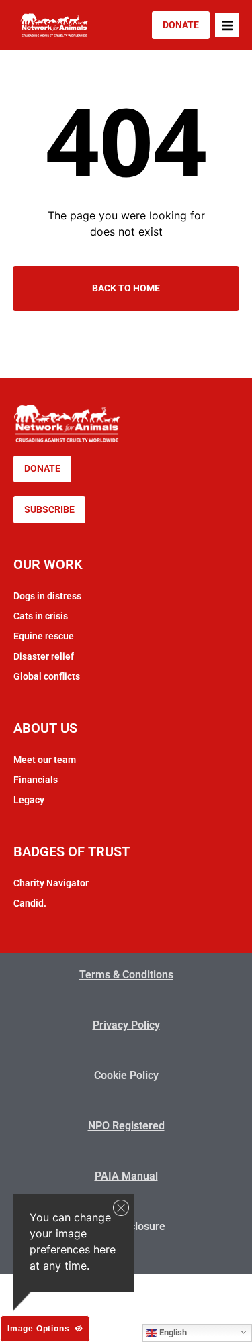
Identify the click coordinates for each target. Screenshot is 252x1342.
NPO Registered (126, 1125)
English (172, 1332)
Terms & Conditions (126, 974)
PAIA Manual (126, 1176)
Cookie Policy (126, 1075)
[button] (227, 25)
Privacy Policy (126, 1025)
